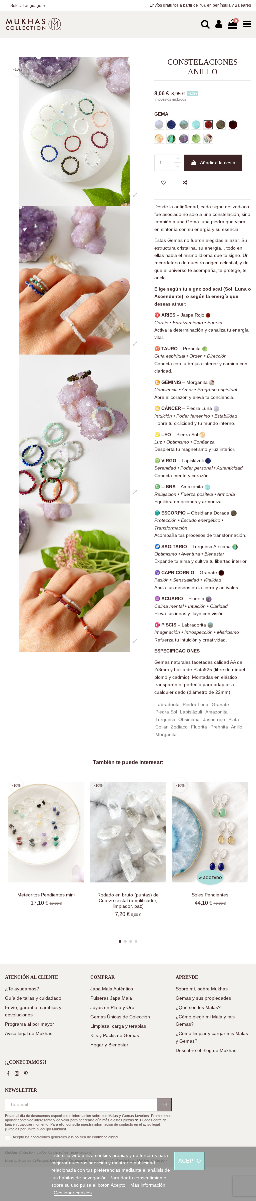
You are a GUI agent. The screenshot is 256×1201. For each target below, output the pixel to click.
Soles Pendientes (210, 894)
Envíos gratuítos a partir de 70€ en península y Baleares (200, 5)
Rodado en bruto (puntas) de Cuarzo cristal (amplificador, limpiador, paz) (128, 900)
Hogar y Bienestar (109, 1044)
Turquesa (165, 719)
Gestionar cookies (73, 1192)
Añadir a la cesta (217, 162)
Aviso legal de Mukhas (28, 1033)
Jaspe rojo (214, 719)
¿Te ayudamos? (22, 988)
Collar (161, 726)
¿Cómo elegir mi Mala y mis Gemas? (205, 1020)
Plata (233, 719)
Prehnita (219, 726)
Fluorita (199, 726)
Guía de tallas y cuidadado (33, 998)
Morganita (166, 734)
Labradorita (167, 704)
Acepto (189, 1161)
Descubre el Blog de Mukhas (206, 1050)
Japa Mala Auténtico (111, 988)
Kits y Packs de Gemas (114, 1035)
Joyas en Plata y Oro (112, 1007)
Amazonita (216, 711)
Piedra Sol (166, 711)
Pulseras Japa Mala (111, 998)
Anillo (236, 726)
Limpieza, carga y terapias (118, 1026)
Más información (147, 1185)
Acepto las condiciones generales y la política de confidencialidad (65, 1137)
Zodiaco (179, 726)
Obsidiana (189, 719)
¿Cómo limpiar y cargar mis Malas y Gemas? (212, 1037)
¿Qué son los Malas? (198, 1007)
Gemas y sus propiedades (203, 998)
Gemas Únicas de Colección (120, 1016)
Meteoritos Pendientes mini (46, 894)
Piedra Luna (195, 704)
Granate (220, 704)
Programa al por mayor (29, 1024)
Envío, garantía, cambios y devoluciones (33, 1011)
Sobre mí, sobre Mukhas (202, 988)
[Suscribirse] (164, 1104)
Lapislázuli (191, 711)
